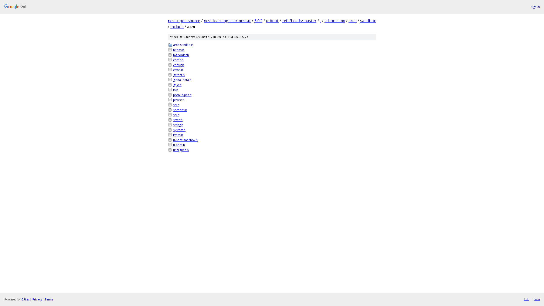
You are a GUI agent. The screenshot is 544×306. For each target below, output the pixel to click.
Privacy (37, 299)
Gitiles (25, 299)
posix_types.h (182, 95)
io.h (175, 90)
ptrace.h (178, 100)
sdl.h (176, 105)
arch (352, 20)
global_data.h (182, 80)
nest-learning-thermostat (227, 20)
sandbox (368, 20)
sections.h (180, 110)
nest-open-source (184, 20)
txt (526, 299)
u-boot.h (179, 145)
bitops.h (178, 50)
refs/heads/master (299, 20)
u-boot (272, 20)
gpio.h (177, 85)
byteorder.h (181, 55)
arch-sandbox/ (183, 45)
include (177, 26)
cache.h (178, 60)
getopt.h (179, 75)
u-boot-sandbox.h (185, 140)
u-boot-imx (334, 20)
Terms (49, 299)
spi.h (176, 115)
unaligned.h (181, 150)
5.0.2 (258, 20)
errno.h (178, 70)
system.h (179, 130)
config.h (178, 65)
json (536, 299)
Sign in (535, 7)
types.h (178, 135)
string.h (178, 125)
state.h (178, 120)
